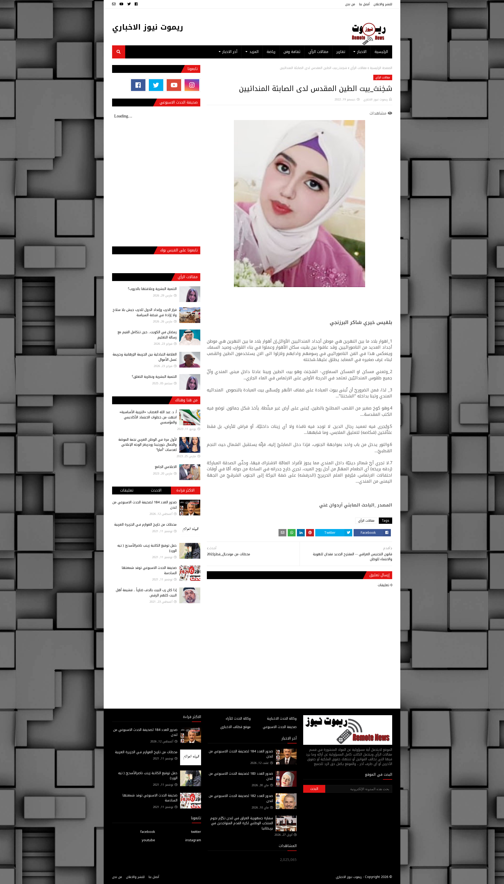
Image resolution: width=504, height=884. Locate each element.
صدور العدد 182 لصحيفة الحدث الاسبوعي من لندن (241, 798)
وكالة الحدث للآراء (238, 718)
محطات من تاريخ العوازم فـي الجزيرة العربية (145, 524)
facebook (147, 831)
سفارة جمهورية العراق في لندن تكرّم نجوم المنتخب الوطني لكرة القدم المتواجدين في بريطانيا (241, 823)
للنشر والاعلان (383, 4)
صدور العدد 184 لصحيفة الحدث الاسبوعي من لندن (144, 505)
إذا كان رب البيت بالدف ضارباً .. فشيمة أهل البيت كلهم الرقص (146, 593)
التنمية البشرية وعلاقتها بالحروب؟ (152, 288)
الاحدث (156, 490)
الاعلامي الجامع (166, 466)
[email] (114, 4)
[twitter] (129, 4)
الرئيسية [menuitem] (381, 51)
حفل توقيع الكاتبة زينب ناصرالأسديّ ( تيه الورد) (147, 548)
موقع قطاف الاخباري (235, 727)
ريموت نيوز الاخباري (147, 27)
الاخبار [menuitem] (361, 51)
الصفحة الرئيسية (381, 68)
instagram (193, 840)
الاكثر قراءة (185, 490)
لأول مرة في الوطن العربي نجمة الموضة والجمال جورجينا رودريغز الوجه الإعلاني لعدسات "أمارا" (147, 444)
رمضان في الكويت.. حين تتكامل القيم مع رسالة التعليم (147, 335)
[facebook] (136, 4)
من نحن (350, 4)
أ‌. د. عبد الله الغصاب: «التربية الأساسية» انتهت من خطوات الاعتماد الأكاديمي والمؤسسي (148, 417)
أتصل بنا (364, 4)
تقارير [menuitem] (341, 51)
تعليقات (126, 490)
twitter (196, 831)
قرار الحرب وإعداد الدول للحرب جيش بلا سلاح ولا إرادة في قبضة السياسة (145, 312)
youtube (148, 840)
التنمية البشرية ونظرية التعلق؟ (154, 376)
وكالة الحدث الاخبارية (282, 718)
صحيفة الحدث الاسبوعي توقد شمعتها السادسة (149, 570)
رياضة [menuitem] (271, 51)
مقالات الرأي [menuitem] (318, 51)
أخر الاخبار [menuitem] (229, 51)
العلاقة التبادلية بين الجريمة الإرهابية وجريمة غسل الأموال (145, 357)
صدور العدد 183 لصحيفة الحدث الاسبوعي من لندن (241, 776)
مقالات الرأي (358, 68)
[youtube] (121, 4)
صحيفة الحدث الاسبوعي (280, 727)
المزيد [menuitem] (254, 51)
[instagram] (192, 85)
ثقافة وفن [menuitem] (292, 51)
